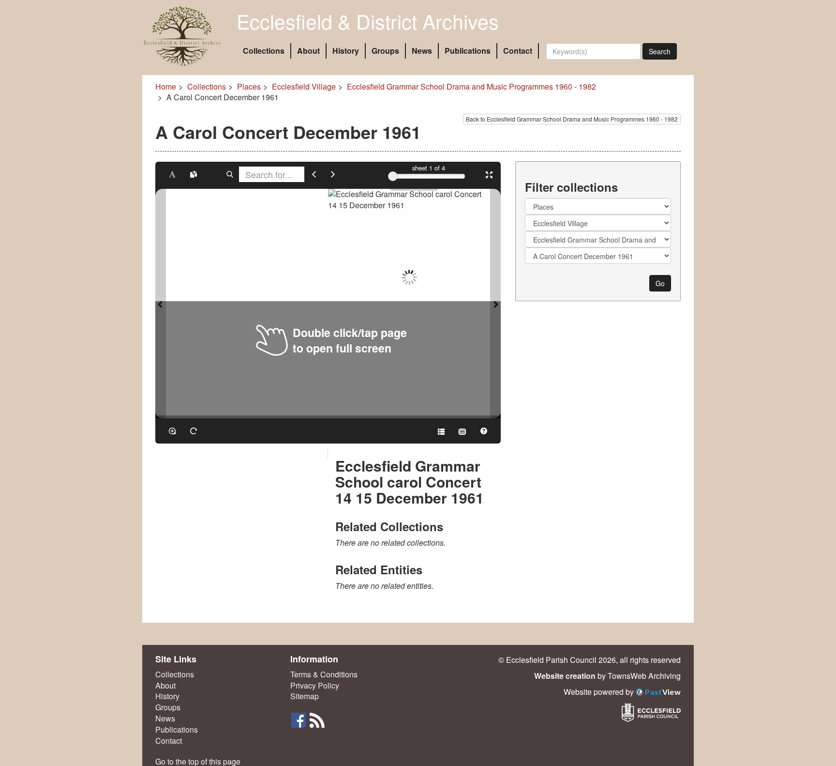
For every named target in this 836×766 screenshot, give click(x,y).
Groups (385, 50)
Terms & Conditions (324, 674)
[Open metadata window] (441, 431)
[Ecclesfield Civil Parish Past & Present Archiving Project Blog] (317, 719)
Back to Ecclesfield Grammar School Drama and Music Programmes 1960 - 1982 (572, 119)
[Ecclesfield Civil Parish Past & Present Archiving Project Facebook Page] (299, 719)
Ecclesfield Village (304, 86)
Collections (263, 50)
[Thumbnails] (462, 431)
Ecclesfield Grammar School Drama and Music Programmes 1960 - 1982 (471, 86)
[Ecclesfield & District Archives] (182, 36)
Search (660, 51)
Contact (517, 50)
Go (660, 283)
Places (249, 86)
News (422, 50)
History (345, 50)
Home (165, 86)
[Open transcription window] (193, 174)
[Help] (483, 431)
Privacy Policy (314, 685)
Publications (468, 50)
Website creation (565, 675)
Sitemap (304, 696)
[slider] (393, 176)
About (308, 50)
